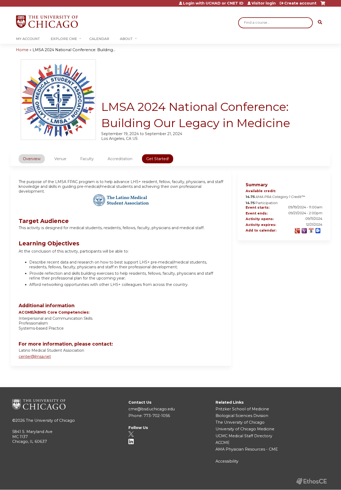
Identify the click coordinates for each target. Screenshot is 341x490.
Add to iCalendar (311, 230)
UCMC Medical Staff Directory (244, 436)
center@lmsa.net (35, 356)
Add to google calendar (297, 230)
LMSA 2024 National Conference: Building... (74, 49)
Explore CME (64, 39)
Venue (60, 158)
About (126, 39)
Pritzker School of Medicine (242, 409)
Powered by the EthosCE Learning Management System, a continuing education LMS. (311, 481)
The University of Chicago (50, 420)
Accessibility (227, 461)
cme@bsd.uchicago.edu (151, 409)
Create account (300, 3)
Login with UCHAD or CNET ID (213, 3)
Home (22, 49)
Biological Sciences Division (242, 415)
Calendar (99, 39)
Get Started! (157, 158)
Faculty (87, 158)
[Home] (47, 21)
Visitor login (263, 3)
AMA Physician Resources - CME (247, 449)
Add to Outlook (318, 230)
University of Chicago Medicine (245, 429)
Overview (31, 158)
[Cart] (322, 5)
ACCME (223, 442)
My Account (28, 39)
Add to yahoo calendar (304, 230)
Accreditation (120, 158)
